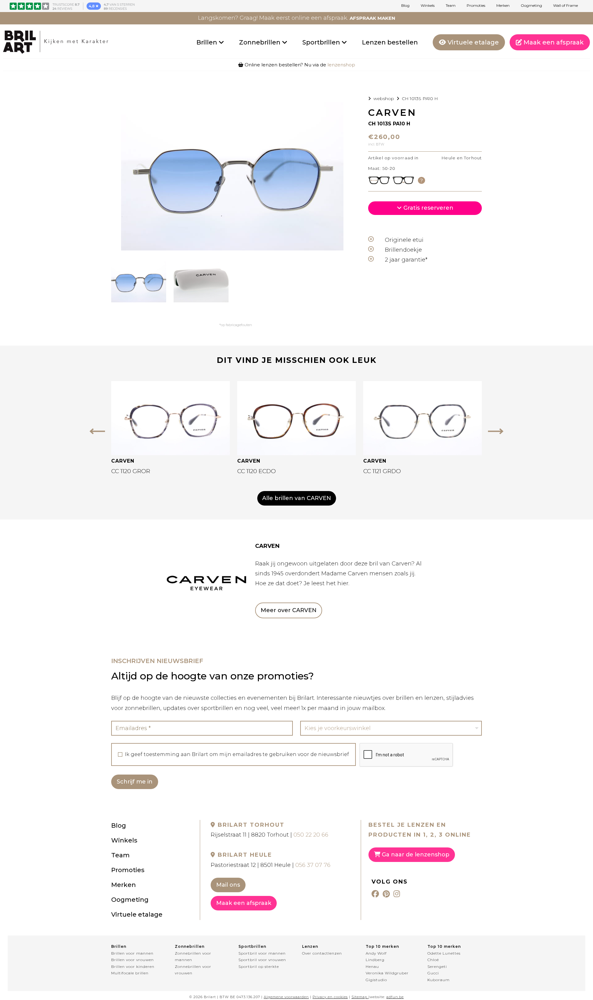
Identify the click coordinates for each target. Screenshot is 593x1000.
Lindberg (375, 959)
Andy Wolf (376, 953)
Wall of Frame (565, 5)
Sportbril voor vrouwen (262, 959)
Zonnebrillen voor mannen (193, 956)
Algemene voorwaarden (286, 997)
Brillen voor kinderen (132, 966)
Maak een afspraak (553, 42)
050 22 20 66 (310, 834)
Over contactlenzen (322, 953)
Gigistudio (376, 979)
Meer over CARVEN (289, 610)
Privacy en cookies (330, 997)
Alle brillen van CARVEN (296, 498)
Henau (372, 966)
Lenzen (310, 946)
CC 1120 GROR (130, 471)
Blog (405, 5)
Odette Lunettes (444, 953)
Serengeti (437, 966)
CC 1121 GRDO (382, 471)
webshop (383, 98)
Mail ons (228, 884)
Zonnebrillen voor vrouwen (193, 970)
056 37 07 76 (312, 865)
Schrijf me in (135, 781)
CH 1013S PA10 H (420, 98)
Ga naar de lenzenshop (414, 854)
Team (451, 5)
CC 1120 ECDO (256, 471)
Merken (503, 5)
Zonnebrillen (260, 42)
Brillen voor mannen (132, 953)
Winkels (428, 5)
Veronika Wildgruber (387, 973)
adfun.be (395, 997)
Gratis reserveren (427, 207)
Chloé (433, 959)
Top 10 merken (382, 946)
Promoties (476, 5)
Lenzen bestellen (390, 42)
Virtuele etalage (472, 42)
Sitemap (359, 997)
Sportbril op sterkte (258, 966)
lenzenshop (341, 65)
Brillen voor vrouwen (132, 959)
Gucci (433, 973)
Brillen (207, 42)
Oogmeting (531, 5)
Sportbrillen (322, 42)
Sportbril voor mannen (262, 953)
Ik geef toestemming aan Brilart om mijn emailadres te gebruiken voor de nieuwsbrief (237, 754)
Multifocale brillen (130, 973)
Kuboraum (438, 979)
